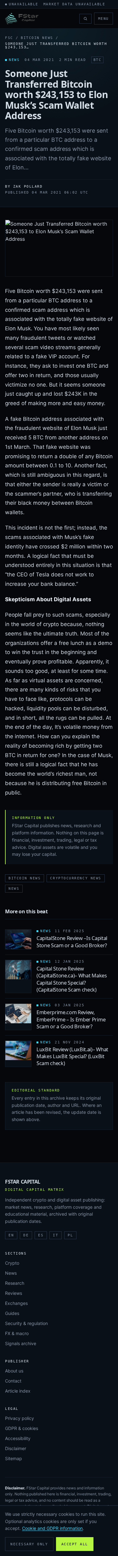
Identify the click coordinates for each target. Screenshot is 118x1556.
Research (14, 1283)
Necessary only (29, 1544)
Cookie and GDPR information (52, 1528)
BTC (97, 60)
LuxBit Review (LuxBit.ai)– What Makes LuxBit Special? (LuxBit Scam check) (72, 1056)
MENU (103, 19)
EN (11, 1235)
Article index (18, 1391)
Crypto (12, 1263)
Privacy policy (19, 1418)
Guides (12, 1313)
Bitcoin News (37, 38)
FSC (9, 38)
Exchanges (16, 1303)
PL (70, 1235)
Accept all (74, 1544)
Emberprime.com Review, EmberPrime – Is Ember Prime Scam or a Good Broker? (71, 1019)
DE (26, 1235)
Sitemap (13, 1458)
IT (55, 1235)
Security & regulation (26, 1323)
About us (14, 1370)
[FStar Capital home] (21, 18)
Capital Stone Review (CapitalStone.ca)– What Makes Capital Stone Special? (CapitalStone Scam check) (72, 979)
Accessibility (18, 1438)
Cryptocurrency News (75, 878)
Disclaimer (15, 1448)
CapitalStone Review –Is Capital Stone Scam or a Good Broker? (72, 941)
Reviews (13, 1293)
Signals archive (20, 1343)
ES (40, 1235)
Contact (13, 1380)
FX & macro (17, 1333)
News (13, 889)
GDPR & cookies (21, 1428)
